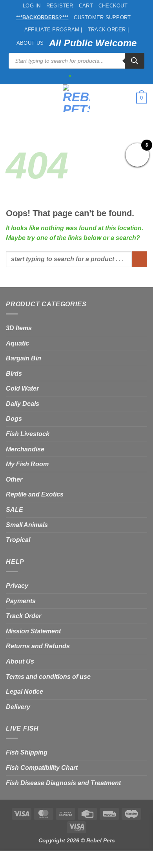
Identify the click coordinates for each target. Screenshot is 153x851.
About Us (30, 43)
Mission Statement (33, 631)
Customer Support (102, 17)
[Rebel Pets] (77, 98)
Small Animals (27, 525)
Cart (86, 6)
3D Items (19, 328)
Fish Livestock (27, 434)
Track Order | (108, 30)
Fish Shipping (26, 752)
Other (14, 479)
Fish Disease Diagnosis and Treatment (63, 783)
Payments (21, 601)
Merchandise (25, 449)
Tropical (18, 539)
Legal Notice (24, 691)
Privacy (17, 585)
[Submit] (139, 259)
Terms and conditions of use (48, 676)
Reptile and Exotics (35, 494)
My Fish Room (27, 464)
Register (59, 6)
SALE (14, 509)
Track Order (23, 616)
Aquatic (17, 343)
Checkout (113, 6)
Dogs (14, 418)
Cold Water (22, 388)
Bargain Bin (23, 358)
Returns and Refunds (38, 646)
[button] (10, 97)
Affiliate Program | (53, 30)
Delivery (18, 707)
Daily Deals (22, 403)
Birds (14, 373)
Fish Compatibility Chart (42, 767)
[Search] (134, 61)
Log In (32, 6)
